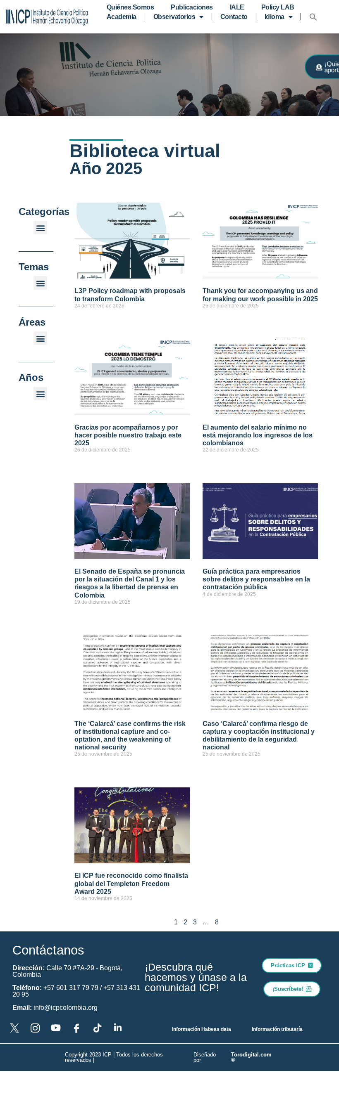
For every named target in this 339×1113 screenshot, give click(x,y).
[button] (313, 16)
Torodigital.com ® (251, 1057)
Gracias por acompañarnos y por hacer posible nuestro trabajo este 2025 (127, 435)
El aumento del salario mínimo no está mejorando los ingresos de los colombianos (258, 435)
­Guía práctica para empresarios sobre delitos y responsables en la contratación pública (256, 579)
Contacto (234, 16)
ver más (83, 320)
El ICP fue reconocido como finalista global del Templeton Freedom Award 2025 (131, 883)
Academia (121, 16)
